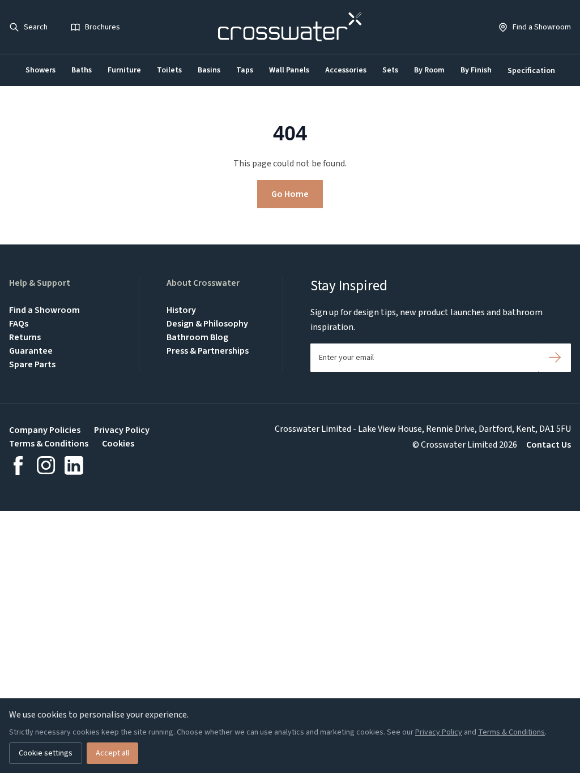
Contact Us (548, 445)
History (181, 310)
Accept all (112, 753)
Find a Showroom (44, 310)
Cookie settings (45, 753)
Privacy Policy (122, 430)
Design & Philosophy (207, 323)
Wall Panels (289, 70)
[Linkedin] (74, 465)
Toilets (169, 70)
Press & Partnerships (208, 351)
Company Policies (44, 430)
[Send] (555, 357)
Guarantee (31, 351)
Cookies (118, 443)
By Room (429, 70)
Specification (531, 70)
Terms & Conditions (48, 443)
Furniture (124, 70)
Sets (390, 70)
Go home (290, 194)
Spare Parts (32, 364)
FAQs (18, 323)
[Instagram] (46, 465)
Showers (40, 70)
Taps (244, 70)
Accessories (345, 70)
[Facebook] (18, 465)
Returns (25, 337)
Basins (209, 70)
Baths (81, 70)
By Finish (476, 70)
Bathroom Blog (197, 337)
